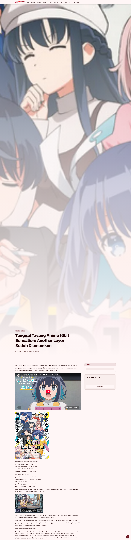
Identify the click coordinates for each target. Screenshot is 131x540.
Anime (33, 2)
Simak (56, 2)
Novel (50, 2)
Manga (39, 2)
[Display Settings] (127, 536)
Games (45, 2)
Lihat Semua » (100, 386)
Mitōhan (19, 351)
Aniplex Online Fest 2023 (24, 365)
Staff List (68, 2)
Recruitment (76, 2)
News (23, 330)
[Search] (113, 369)
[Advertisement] (94, 400)
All (28, 2)
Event (61, 2)
